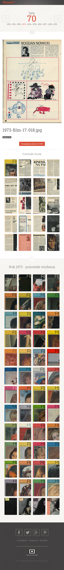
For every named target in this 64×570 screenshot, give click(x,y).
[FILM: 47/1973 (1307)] (39, 487)
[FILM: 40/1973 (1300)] (53, 450)
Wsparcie (33, 540)
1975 (34, 24)
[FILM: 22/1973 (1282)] (25, 376)
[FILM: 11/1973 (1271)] (39, 320)
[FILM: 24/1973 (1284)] (53, 376)
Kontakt (43, 540)
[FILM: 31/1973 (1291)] (39, 413)
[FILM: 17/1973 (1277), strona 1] (10, 167)
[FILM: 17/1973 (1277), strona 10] (25, 205)
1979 (55, 24)
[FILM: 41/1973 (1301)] (10, 469)
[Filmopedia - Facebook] (19, 532)
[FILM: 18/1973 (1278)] (25, 357)
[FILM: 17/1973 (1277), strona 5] (10, 186)
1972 (19, 24)
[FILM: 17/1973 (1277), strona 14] (25, 223)
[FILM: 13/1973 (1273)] (10, 338)
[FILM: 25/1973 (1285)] (10, 394)
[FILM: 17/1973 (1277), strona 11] (39, 205)
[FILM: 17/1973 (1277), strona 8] (53, 186)
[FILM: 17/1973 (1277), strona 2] (25, 167)
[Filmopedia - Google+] (36, 532)
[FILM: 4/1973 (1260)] (53, 506)
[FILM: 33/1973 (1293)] (10, 431)
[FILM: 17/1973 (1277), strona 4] (53, 167)
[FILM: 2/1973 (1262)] (25, 282)
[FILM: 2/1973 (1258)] (25, 506)
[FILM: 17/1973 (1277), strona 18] (25, 242)
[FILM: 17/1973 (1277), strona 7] (39, 186)
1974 (29, 24)
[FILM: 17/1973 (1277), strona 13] (10, 223)
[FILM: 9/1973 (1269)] (10, 320)
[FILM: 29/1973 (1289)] (10, 413)
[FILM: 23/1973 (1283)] (39, 376)
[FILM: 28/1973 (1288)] (53, 394)
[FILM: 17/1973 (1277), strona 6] (25, 186)
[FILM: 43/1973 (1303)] (39, 469)
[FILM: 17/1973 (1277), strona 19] (39, 242)
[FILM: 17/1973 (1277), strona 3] (39, 167)
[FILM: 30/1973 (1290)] (25, 413)
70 (31, 18)
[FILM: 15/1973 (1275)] (39, 338)
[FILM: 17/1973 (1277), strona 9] (10, 205)
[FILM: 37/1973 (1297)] (10, 450)
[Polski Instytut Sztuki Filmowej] (32, 552)
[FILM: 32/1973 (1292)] (53, 413)
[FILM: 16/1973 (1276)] (53, 338)
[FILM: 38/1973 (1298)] (25, 450)
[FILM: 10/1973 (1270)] (25, 320)
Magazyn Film (7, 137)
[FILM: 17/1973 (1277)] (10, 357)
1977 (45, 24)
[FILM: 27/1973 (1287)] (39, 394)
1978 (50, 24)
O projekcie (22, 540)
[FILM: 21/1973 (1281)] (10, 376)
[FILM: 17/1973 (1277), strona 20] (53, 242)
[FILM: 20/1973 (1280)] (53, 357)
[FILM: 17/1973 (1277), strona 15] (39, 223)
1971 (13, 24)
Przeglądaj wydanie (32, 144)
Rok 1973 (15, 267)
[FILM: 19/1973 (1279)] (39, 357)
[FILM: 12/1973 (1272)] (53, 320)
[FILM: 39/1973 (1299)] (39, 450)
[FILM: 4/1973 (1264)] (53, 282)
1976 (39, 24)
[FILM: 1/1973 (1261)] (10, 282)
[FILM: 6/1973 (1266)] (25, 301)
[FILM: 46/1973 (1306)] (25, 487)
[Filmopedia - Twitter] (28, 532)
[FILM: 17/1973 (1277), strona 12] (53, 205)
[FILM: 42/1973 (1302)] (25, 469)
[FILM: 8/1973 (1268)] (53, 301)
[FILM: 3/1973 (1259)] (39, 506)
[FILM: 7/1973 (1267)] (39, 301)
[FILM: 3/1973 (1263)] (39, 282)
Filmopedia (10, 2)
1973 (24, 24)
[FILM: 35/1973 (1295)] (39, 431)
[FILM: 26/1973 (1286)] (25, 394)
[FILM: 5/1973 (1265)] (10, 301)
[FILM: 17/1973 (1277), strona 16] (53, 223)
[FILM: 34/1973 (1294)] (25, 431)
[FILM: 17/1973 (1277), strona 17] (10, 242)
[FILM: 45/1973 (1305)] (10, 487)
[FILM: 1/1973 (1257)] (10, 506)
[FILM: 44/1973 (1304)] (53, 469)
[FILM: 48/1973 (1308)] (53, 487)
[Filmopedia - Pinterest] (45, 532)
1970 (8, 24)
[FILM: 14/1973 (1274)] (25, 338)
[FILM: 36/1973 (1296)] (53, 431)
